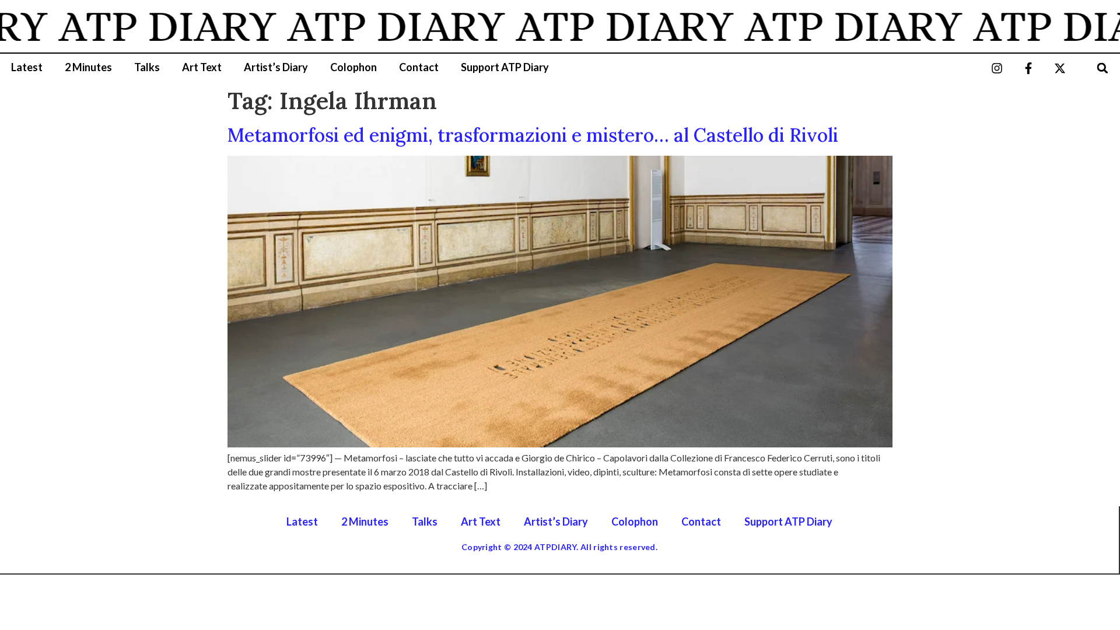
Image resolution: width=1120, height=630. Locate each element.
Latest (27, 67)
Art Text (202, 67)
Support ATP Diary (505, 67)
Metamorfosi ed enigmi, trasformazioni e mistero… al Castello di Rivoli (533, 135)
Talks (147, 67)
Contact (419, 67)
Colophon (353, 67)
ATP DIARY (151, 26)
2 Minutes (88, 67)
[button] (1102, 68)
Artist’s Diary (276, 67)
